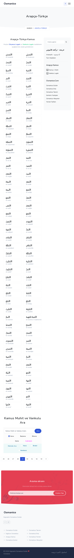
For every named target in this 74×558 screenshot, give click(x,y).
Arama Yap (59, 493)
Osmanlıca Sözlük (52, 85)
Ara (38, 431)
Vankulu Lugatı (53, 73)
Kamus (29, 28)
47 (13, 459)
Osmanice (6, 554)
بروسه (53, 552)
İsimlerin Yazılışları (52, 95)
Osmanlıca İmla (51, 89)
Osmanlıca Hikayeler (53, 99)
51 (32, 459)
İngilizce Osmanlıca (11, 534)
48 (18, 459)
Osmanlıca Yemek (35, 537)
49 (22, 459)
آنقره (58, 552)
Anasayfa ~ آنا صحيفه (53, 55)
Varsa (12, 436)
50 (27, 459)
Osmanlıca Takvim (52, 92)
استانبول (64, 552)
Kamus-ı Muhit (53, 70)
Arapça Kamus (10, 537)
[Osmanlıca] (9, 3)
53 (41, 459)
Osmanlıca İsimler (11, 540)
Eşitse (17, 441)
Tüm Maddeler (51, 58)
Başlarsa (23, 436)
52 (36, 459)
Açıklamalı (28, 441)
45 (3, 459)
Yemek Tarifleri (51, 102)
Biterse (34, 436)
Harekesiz (23, 450)
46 (8, 459)
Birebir (35, 446)
